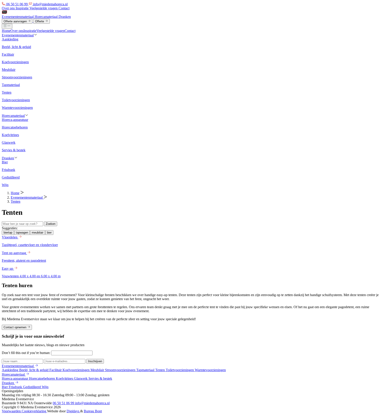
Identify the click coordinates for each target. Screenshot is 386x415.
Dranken (65, 17)
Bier (5, 387)
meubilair (37, 232)
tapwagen (22, 232)
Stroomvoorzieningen (120, 370)
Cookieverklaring (34, 411)
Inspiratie (22, 8)
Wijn (45, 387)
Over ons (9, 8)
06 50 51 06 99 (64, 403)
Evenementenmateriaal (18, 17)
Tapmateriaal (145, 370)
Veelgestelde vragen (44, 8)
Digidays (73, 411)
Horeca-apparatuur (15, 378)
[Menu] (7, 26)
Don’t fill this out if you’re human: (26, 353)
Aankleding (10, 370)
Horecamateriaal (47, 17)
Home (6, 31)
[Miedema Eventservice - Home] (4, 13)
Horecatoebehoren (42, 378)
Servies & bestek (100, 378)
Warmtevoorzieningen (210, 370)
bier (49, 232)
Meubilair (97, 370)
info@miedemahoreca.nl (92, 403)
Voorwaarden (12, 411)
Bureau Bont (93, 411)
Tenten (15, 201)
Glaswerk (81, 378)
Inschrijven (95, 361)
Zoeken (50, 223)
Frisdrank (16, 387)
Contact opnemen (15, 327)
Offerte (40, 21)
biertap (8, 232)
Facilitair (56, 370)
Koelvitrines (65, 378)
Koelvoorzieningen (76, 370)
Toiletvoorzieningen (180, 370)
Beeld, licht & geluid (34, 370)
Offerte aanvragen (16, 21)
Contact (64, 8)
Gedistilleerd (32, 387)
